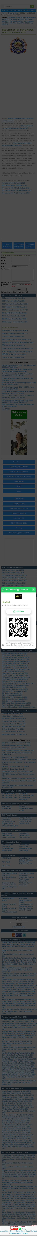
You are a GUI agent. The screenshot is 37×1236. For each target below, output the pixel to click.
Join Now (20, 611)
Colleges (34, 1231)
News (11, 1231)
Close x (33, 1225)
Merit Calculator (16, 1233)
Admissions (4, 1231)
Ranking (25, 1233)
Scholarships (19, 1231)
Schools (27, 1231)
